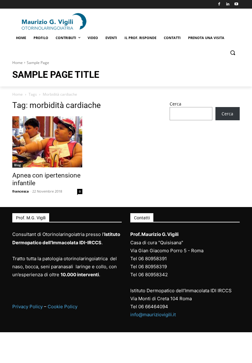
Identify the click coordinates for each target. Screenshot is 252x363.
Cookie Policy (62, 306)
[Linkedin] (227, 4)
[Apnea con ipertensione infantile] (47, 142)
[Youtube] (236, 4)
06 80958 (148, 266)
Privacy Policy (27, 306)
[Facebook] (219, 4)
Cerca (175, 104)
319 (163, 266)
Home (17, 62)
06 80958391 (152, 258)
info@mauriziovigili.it (153, 314)
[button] (232, 53)
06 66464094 (153, 306)
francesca (20, 191)
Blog (17, 165)
